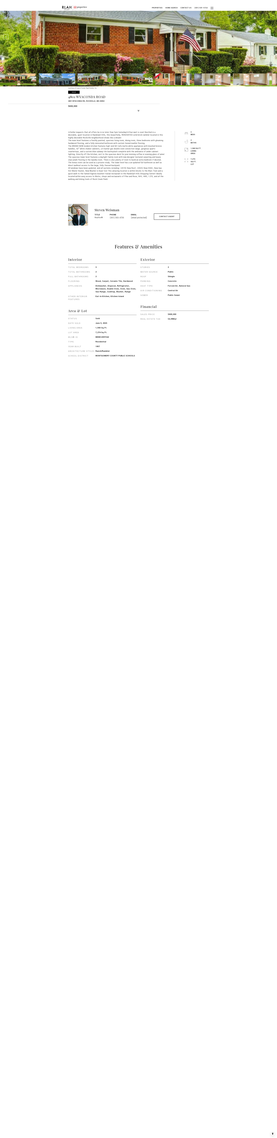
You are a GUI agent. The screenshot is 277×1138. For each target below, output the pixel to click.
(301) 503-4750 (117, 217)
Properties (157, 8)
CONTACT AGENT (167, 216)
